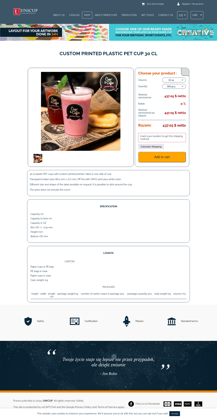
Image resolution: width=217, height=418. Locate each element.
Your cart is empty (155, 4)
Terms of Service (107, 407)
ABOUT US (59, 15)
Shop (87, 15)
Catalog (74, 15)
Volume (142, 80)
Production (129, 15)
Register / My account (192, 4)
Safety (40, 321)
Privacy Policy (83, 407)
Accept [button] (174, 413)
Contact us (165, 15)
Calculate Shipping (151, 146)
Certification (91, 321)
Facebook (154, 403)
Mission (139, 321)
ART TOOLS (147, 15)
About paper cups (106, 15)
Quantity (142, 86)
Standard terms (189, 321)
